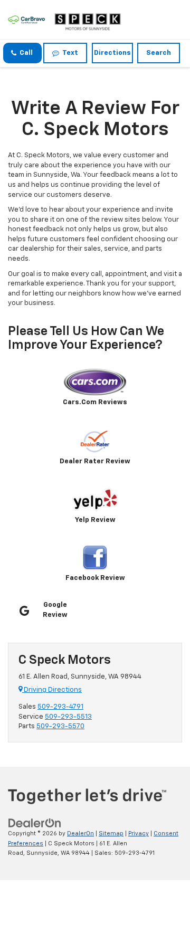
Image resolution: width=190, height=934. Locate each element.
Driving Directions (52, 690)
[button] (22, 53)
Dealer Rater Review (95, 461)
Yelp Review (95, 520)
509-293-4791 (60, 706)
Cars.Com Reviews (95, 402)
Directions (112, 53)
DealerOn (80, 833)
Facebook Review (95, 578)
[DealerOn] (35, 822)
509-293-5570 (60, 726)
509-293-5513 (68, 716)
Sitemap (111, 833)
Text (68, 53)
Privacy (138, 833)
